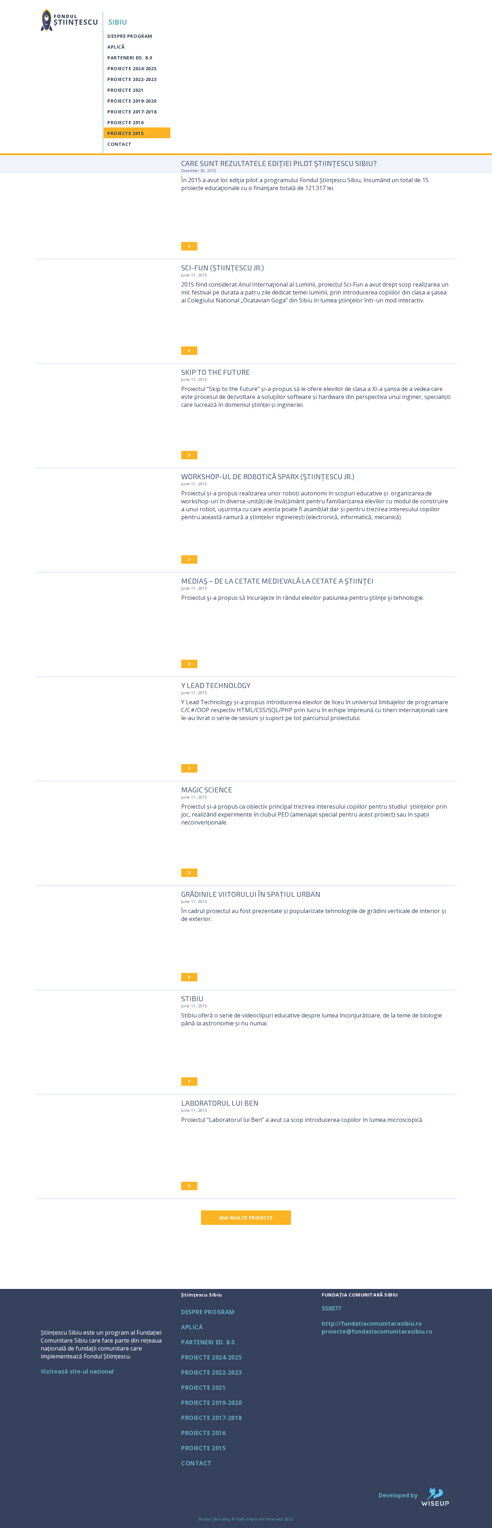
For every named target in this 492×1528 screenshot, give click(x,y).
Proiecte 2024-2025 (131, 68)
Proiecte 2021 (125, 90)
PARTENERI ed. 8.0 (129, 57)
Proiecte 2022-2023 (131, 79)
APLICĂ (116, 47)
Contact (119, 144)
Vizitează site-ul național (77, 1371)
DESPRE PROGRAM (129, 36)
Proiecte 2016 (125, 122)
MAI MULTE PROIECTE (246, 1217)
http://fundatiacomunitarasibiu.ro (372, 1323)
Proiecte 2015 (125, 133)
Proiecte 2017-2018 (131, 111)
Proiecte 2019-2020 (131, 101)
